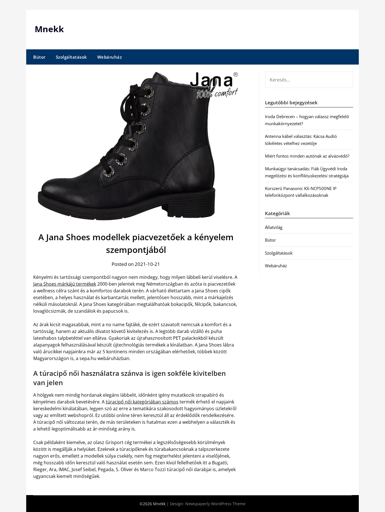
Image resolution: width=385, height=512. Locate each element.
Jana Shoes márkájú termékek (64, 284)
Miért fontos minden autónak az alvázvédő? (307, 156)
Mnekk (49, 29)
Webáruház (109, 57)
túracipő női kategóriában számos (142, 402)
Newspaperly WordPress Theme (215, 503)
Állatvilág (273, 227)
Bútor (39, 57)
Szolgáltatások (71, 57)
